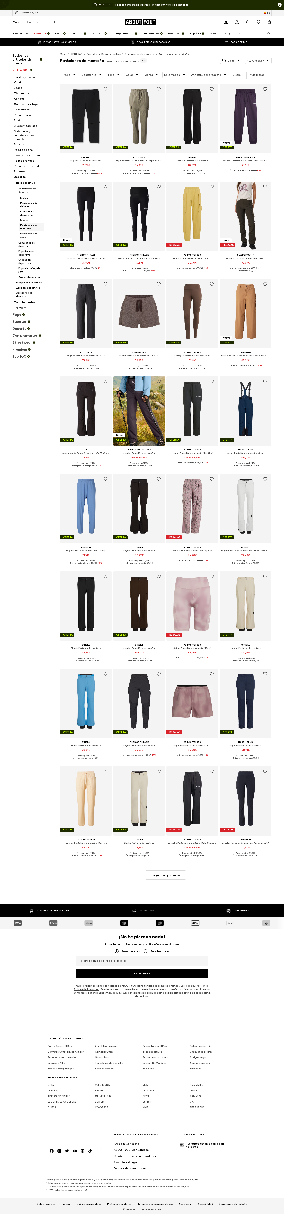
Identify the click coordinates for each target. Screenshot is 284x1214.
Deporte (92, 54)
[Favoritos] (258, 22)
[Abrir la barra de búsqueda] (267, 33)
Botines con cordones (155, 1057)
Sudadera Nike (56, 1063)
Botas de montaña (201, 1046)
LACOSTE (148, 1090)
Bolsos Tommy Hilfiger (61, 1046)
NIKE (145, 1107)
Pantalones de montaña (174, 54)
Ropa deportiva (111, 54)
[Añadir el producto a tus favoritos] (105, 89)
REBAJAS (76, 54)
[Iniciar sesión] (237, 22)
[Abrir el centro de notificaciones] (247, 22)
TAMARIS (195, 1096)
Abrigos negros (199, 1057)
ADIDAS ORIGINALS (59, 1096)
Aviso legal (185, 1203)
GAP (192, 1101)
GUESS (52, 1107)
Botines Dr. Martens (154, 1063)
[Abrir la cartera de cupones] (226, 22)
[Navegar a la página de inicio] (68, 1136)
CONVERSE (101, 1107)
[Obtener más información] (86, 176)
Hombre (32, 22)
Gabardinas (102, 1057)
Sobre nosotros (46, 1203)
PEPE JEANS (197, 1107)
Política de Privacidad (86, 989)
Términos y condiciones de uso (155, 1203)
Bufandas (195, 1068)
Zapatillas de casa (106, 1046)
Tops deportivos (152, 1051)
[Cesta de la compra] (269, 22)
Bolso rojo (148, 1068)
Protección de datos (119, 1203)
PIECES (99, 1090)
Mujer (16, 22)
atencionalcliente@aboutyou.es (108, 992)
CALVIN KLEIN (103, 1096)
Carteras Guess (104, 1051)
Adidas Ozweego (200, 1063)
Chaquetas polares (201, 1051)
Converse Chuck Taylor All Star (66, 1051)
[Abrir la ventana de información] (280, 5)
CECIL (146, 1096)
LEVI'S (193, 1090)
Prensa (66, 1203)
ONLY (51, 1084)
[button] (231, 61)
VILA (145, 1084)
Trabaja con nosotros (88, 1203)
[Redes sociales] (51, 1151)
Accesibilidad (205, 1203)
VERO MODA (102, 1084)
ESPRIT (147, 1101)
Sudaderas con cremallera (63, 1057)
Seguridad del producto (233, 1203)
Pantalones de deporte (139, 54)
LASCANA (53, 1090)
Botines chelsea (104, 1068)
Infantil (50, 22)
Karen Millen (197, 1084)
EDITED (99, 1101)
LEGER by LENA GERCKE (62, 1101)
